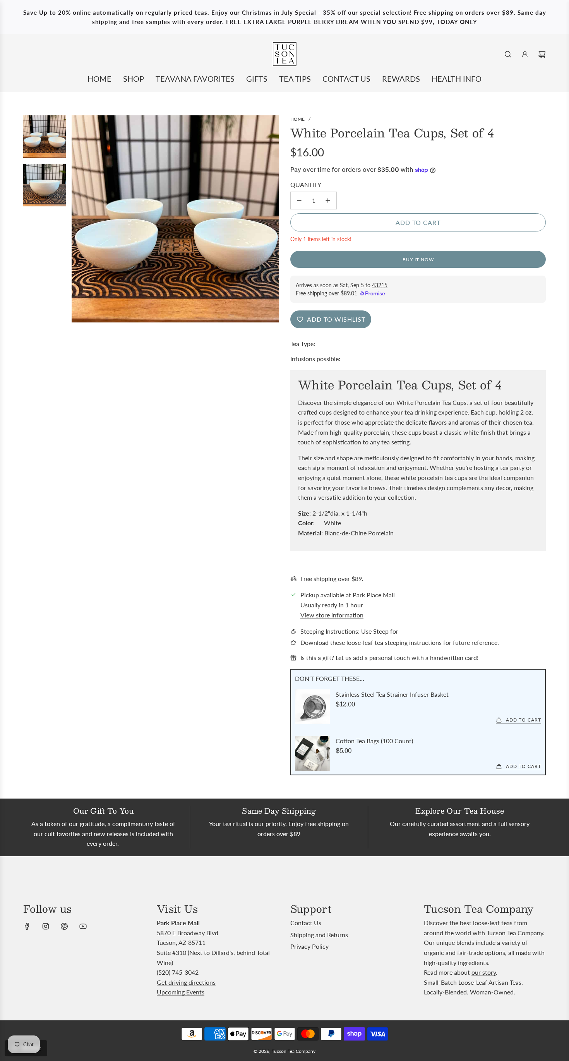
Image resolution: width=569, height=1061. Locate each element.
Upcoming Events (180, 992)
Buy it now (418, 259)
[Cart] (541, 54)
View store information (331, 615)
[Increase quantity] (327, 200)
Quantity (305, 184)
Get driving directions (186, 982)
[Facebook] (27, 926)
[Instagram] (45, 926)
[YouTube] (82, 926)
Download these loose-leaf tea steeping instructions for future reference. (399, 642)
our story (483, 972)
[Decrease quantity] (299, 200)
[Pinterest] (64, 926)
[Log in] (524, 54)
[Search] (507, 54)
